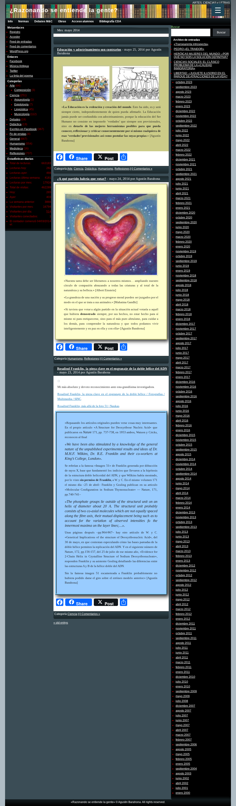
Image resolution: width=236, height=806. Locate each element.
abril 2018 (182, 304)
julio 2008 (182, 701)
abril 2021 (182, 193)
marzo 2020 (183, 237)
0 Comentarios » (142, 168)
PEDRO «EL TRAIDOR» (189, 49)
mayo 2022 (183, 140)
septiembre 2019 (186, 261)
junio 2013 (182, 536)
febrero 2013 (184, 556)
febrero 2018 (184, 314)
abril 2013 (182, 546)
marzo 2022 (183, 149)
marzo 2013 (183, 551)
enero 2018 (183, 319)
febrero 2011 (184, 667)
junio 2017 (182, 353)
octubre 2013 (184, 522)
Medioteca (16, 148)
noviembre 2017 (186, 328)
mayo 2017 (183, 357)
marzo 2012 (183, 609)
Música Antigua (19, 66)
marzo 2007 (183, 734)
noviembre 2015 (186, 440)
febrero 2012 (184, 614)
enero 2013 (183, 560)
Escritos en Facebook (23, 129)
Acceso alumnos (83, 21)
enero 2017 (183, 377)
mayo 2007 (183, 725)
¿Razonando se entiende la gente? (64, 10)
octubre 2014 (184, 469)
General (15, 138)
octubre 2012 (184, 575)
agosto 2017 (183, 343)
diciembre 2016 (185, 382)
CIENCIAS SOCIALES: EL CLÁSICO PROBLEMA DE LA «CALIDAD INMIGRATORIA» (196, 65)
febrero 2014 (184, 502)
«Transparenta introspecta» (191, 44)
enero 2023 (183, 106)
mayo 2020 (183, 232)
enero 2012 (183, 618)
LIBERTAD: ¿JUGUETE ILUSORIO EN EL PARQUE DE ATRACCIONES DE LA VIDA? (200, 75)
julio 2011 (182, 647)
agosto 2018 (183, 285)
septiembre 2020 (186, 222)
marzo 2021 (183, 198)
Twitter (14, 71)
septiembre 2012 (186, 580)
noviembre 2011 (186, 628)
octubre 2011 (184, 633)
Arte (12, 85)
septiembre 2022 (186, 125)
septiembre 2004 (186, 768)
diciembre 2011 (185, 623)
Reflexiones (17, 153)
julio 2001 (182, 788)
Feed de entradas (21, 41)
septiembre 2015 (186, 449)
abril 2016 (182, 420)
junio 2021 (182, 188)
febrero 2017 (184, 372)
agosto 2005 (183, 749)
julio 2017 (182, 348)
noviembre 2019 (186, 251)
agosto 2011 (183, 643)
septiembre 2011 (186, 638)
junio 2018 (182, 295)
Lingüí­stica (21, 109)
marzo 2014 (183, 498)
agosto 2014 (183, 478)
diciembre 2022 (185, 111)
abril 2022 (182, 145)
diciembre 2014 (185, 459)
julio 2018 (182, 290)
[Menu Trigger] (218, 9)
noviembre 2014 (186, 464)
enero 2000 (183, 792)
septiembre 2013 (186, 527)
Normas (23, 21)
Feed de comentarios (23, 46)
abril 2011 (182, 657)
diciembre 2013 (185, 512)
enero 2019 (183, 270)
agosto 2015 (183, 454)
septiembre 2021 (186, 174)
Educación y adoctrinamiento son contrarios (89, 49)
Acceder (15, 36)
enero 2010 (183, 686)
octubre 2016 (184, 391)
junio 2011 (182, 652)
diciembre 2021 (185, 159)
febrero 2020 (184, 241)
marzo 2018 (183, 309)
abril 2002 (182, 783)
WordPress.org (19, 51)
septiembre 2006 (186, 744)
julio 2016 (182, 406)
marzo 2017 (183, 367)
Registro (15, 32)
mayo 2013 (183, 541)
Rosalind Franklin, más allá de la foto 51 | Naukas (88, 406)
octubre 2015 (184, 444)
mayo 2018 (183, 299)
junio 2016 (182, 411)
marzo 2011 (183, 662)
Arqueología (22, 99)
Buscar (175, 27)
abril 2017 (182, 362)
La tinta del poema (21, 75)
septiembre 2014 (186, 473)
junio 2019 (182, 266)
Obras (62, 21)
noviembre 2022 (186, 116)
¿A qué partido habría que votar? (81, 178)
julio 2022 (182, 130)
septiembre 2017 (186, 338)
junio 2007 (182, 720)
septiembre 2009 (186, 691)
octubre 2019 (184, 256)
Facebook (16, 61)
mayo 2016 (183, 415)
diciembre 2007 (185, 705)
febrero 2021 (184, 203)
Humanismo (17, 143)
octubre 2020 (184, 217)
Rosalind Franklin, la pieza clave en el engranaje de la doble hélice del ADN (112, 368)
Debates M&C (43, 21)
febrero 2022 (184, 154)
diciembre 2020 (185, 212)
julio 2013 (182, 531)
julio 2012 (182, 589)
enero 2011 (183, 672)
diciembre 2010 (185, 676)
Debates (15, 119)
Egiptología (21, 104)
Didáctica (15, 124)
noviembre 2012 (186, 570)
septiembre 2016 (186, 396)
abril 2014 (182, 493)
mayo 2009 (183, 696)
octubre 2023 (184, 82)
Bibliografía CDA (110, 21)
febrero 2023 (184, 101)
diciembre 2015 (185, 435)
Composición (22, 90)
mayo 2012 (183, 599)
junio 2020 (182, 227)
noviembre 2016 (186, 386)
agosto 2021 (183, 178)
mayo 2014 (183, 488)
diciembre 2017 (185, 324)
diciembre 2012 (185, 565)
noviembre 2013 (186, 517)
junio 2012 (182, 594)
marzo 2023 (183, 96)
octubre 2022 (184, 120)
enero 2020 (183, 246)
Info (10, 21)
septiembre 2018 (186, 280)
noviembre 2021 (186, 164)
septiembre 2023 (186, 87)
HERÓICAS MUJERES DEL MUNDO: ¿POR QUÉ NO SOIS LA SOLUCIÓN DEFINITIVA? (201, 55)
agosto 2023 (183, 91)
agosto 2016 (183, 401)
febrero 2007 (184, 739)
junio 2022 (182, 135)
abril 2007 (182, 730)
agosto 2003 (183, 773)
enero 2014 (183, 507)
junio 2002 (182, 778)
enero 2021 (183, 208)
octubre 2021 (184, 169)
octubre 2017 (184, 333)
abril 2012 (182, 604)
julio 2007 (182, 715)
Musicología (22, 114)
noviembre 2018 (186, 275)
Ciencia (14, 95)
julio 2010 (182, 681)
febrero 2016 (184, 425)
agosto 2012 (183, 585)
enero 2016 (183, 430)
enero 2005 (183, 763)
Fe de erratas (18, 134)
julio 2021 (182, 183)
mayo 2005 (183, 754)
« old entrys (60, 622)
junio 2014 (182, 483)
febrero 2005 (184, 759)
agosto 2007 (183, 710)
